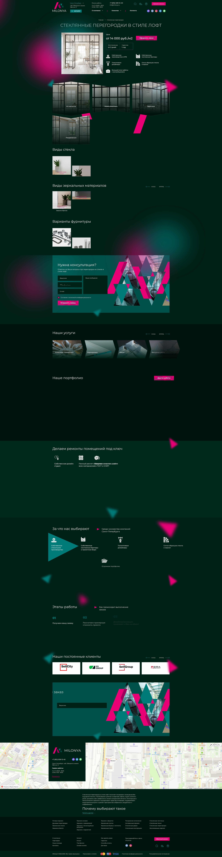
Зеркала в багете (57, 828)
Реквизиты (56, 776)
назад (153, 186)
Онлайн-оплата (81, 845)
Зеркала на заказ (82, 821)
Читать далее (87, 813)
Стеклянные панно (155, 823)
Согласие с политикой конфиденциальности (76, 297)
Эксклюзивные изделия (157, 828)
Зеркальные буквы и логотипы (111, 825)
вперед (161, 186)
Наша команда (57, 843)
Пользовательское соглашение (159, 854)
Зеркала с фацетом (107, 821)
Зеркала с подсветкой (84, 830)
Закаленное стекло (58, 825)
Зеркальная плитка (107, 823)
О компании (96, 10)
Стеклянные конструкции (133, 828)
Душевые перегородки (59, 823)
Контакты (133, 10)
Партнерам (56, 840)
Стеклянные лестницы (157, 821)
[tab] (81, 386)
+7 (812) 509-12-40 (116, 3)
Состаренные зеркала (132, 823)
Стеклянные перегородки (158, 825)
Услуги (79, 840)
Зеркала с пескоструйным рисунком (85, 826)
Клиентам (115, 10)
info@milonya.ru (115, 5)
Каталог (79, 838)
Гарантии (104, 840)
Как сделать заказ (106, 838)
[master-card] (102, 853)
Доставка (104, 845)
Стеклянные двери (131, 825)
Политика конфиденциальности (132, 854)
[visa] (116, 853)
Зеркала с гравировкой (84, 823)
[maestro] (108, 853)
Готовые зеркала (57, 821)
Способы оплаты (106, 843)
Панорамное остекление (133, 821)
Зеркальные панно (107, 828)
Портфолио (80, 843)
